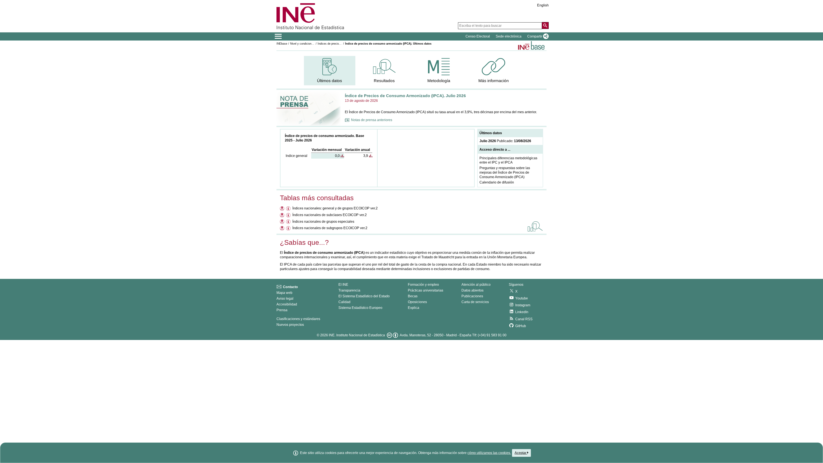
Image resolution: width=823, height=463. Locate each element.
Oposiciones (417, 302)
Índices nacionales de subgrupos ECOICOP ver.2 (329, 228)
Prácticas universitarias (425, 290)
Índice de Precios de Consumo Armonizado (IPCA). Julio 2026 (405, 95)
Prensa (281, 310)
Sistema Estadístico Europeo (360, 308)
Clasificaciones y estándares (298, 319)
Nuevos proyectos (290, 324)
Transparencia (349, 290)
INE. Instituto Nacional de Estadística (357, 335)
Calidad (344, 302)
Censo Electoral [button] (478, 36)
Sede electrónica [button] (508, 36)
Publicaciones (472, 296)
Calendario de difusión (496, 182)
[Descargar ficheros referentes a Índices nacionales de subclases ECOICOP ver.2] (282, 215)
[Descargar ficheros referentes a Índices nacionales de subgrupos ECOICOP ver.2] (282, 228)
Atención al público (476, 284)
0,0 (337, 156)
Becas (413, 296)
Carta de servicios (475, 302)
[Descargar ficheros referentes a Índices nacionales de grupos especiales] (282, 222)
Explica (413, 308)
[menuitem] (329, 70)
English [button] (543, 5)
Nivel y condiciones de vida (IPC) (311, 43)
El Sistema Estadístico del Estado (364, 296)
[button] (537, 36)
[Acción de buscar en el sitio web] (545, 25)
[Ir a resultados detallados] (535, 226)
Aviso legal (284, 298)
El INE (343, 284)
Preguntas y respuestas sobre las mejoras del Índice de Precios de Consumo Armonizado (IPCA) (504, 172)
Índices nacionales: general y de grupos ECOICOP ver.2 (335, 208)
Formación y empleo (423, 284)
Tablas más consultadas (317, 198)
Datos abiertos (472, 290)
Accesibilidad (286, 304)
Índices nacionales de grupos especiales (323, 221)
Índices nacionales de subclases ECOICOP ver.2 (329, 215)
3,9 (365, 156)
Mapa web (284, 293)
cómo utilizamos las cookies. (489, 453)
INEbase (281, 43)
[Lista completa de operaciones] (531, 45)
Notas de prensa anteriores (371, 120)
